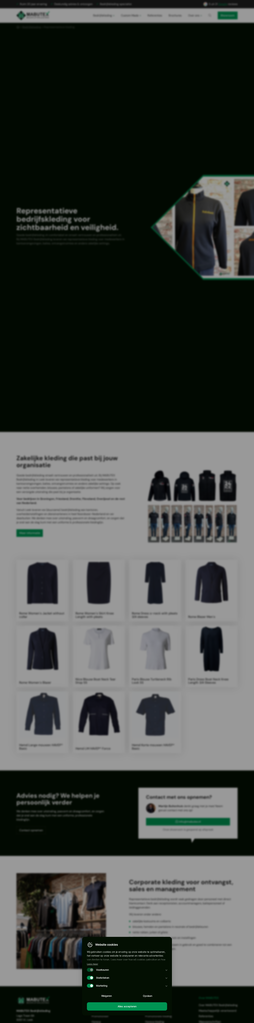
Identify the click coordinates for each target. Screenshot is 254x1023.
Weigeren (106, 995)
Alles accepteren (127, 1006)
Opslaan (147, 995)
